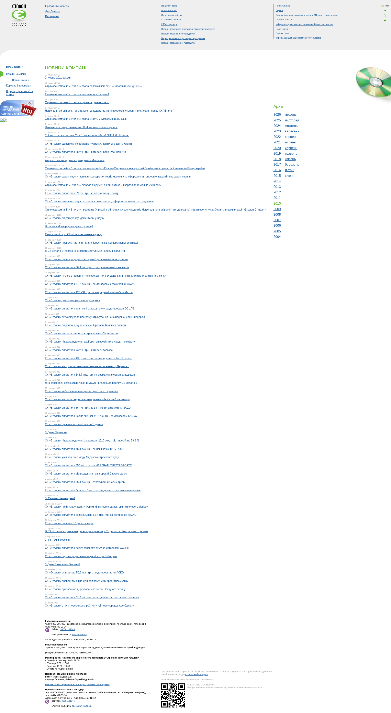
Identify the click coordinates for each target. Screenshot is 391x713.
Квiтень (290, 159)
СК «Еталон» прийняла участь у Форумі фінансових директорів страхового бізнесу (96, 506)
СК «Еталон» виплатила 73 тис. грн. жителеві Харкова (79, 350)
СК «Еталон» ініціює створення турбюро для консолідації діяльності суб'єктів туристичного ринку (105, 275)
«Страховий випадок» (196, 674)
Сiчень (289, 175)
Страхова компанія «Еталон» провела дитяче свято (77, 102)
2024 (277, 126)
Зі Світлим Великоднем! (60, 498)
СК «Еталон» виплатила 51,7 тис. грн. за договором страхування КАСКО (90, 283)
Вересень (292, 131)
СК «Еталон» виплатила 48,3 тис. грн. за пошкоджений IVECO (83, 448)
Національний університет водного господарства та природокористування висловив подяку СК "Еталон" (109, 110)
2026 (277, 114)
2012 (277, 192)
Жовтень (291, 126)
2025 (277, 120)
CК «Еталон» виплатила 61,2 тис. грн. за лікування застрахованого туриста (92, 597)
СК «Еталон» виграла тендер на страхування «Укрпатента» (81, 333)
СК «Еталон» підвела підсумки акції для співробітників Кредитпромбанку (90, 341)
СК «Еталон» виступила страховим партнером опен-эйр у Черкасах (87, 366)
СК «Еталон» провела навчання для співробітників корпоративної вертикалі (91, 242)
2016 (277, 170)
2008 (277, 214)
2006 (277, 225)
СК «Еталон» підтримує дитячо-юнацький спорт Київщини (81, 556)
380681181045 (67, 629)
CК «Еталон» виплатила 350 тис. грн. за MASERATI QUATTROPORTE (88, 465)
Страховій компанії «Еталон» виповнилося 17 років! (77, 94)
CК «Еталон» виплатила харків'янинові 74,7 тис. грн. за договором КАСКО (91, 415)
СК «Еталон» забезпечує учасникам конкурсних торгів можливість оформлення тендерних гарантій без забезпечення (118, 176)
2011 (277, 198)
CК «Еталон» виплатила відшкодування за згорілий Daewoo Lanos (86, 473)
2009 (277, 209)
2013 (277, 187)
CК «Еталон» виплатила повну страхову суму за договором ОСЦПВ (87, 547)
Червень (291, 148)
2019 (277, 153)
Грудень (291, 114)
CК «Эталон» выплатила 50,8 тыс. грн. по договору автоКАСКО (84, 572)
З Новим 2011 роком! (58, 77)
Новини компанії (16, 73)
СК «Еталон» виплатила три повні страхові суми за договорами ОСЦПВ (89, 308)
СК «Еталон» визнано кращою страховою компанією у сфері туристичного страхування (99, 201)
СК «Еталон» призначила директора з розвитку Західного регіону (85, 589)
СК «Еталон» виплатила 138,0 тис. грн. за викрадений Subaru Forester (88, 358)
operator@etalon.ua (81, 706)
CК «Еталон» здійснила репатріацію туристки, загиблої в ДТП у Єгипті (88, 143)
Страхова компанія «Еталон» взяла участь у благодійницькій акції (86, 118)
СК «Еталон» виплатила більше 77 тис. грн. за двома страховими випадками (93, 490)
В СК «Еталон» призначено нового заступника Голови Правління (85, 250)
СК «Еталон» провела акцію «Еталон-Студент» (74, 424)
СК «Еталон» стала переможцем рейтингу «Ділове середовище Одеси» (89, 605)
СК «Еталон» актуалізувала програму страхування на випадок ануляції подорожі (95, 316)
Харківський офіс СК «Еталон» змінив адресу (73, 234)
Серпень (291, 137)
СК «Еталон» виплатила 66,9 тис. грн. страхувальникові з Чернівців (87, 267)
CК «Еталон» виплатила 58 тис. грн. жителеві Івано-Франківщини (85, 151)
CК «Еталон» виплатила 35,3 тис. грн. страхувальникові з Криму (85, 481)
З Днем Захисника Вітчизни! (62, 564)
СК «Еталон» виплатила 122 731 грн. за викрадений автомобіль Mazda (89, 292)
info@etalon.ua (79, 634)
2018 (277, 159)
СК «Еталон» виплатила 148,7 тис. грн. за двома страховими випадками (90, 374)
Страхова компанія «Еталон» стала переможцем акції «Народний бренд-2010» (93, 86)
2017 (277, 164)
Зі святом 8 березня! (57, 539)
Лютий (289, 170)
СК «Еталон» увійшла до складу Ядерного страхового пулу (82, 457)
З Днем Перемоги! (56, 432)
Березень (292, 164)
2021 (277, 142)
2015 (277, 175)
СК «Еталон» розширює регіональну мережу (72, 300)
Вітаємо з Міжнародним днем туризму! (69, 226)
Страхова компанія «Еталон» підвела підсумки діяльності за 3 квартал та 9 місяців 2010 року (103, 184)
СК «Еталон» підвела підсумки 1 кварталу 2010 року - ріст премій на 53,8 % (92, 440)
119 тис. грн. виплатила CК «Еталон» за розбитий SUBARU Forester (87, 135)
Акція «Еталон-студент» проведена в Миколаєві (74, 160)
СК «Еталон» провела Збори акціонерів (69, 523)
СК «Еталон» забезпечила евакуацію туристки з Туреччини (81, 391)
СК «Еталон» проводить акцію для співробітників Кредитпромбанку (86, 580)
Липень (290, 142)
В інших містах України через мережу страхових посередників (77, 684)
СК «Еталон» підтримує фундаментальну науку (74, 218)
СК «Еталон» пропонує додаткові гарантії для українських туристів (86, 259)
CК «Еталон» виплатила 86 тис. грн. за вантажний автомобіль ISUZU (88, 407)
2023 (277, 131)
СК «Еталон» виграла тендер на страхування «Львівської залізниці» (87, 399)
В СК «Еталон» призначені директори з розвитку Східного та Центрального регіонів (96, 531)
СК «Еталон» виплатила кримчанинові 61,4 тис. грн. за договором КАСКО (90, 514)
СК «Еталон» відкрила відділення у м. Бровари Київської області (85, 325)
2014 (277, 181)
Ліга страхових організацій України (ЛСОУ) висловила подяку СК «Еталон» (91, 382)
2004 (277, 236)
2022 (277, 137)
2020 (277, 148)
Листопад (292, 120)
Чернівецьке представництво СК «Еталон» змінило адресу (81, 127)
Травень (291, 153)
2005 (277, 231)
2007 (277, 220)
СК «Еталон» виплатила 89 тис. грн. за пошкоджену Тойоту (82, 193)
